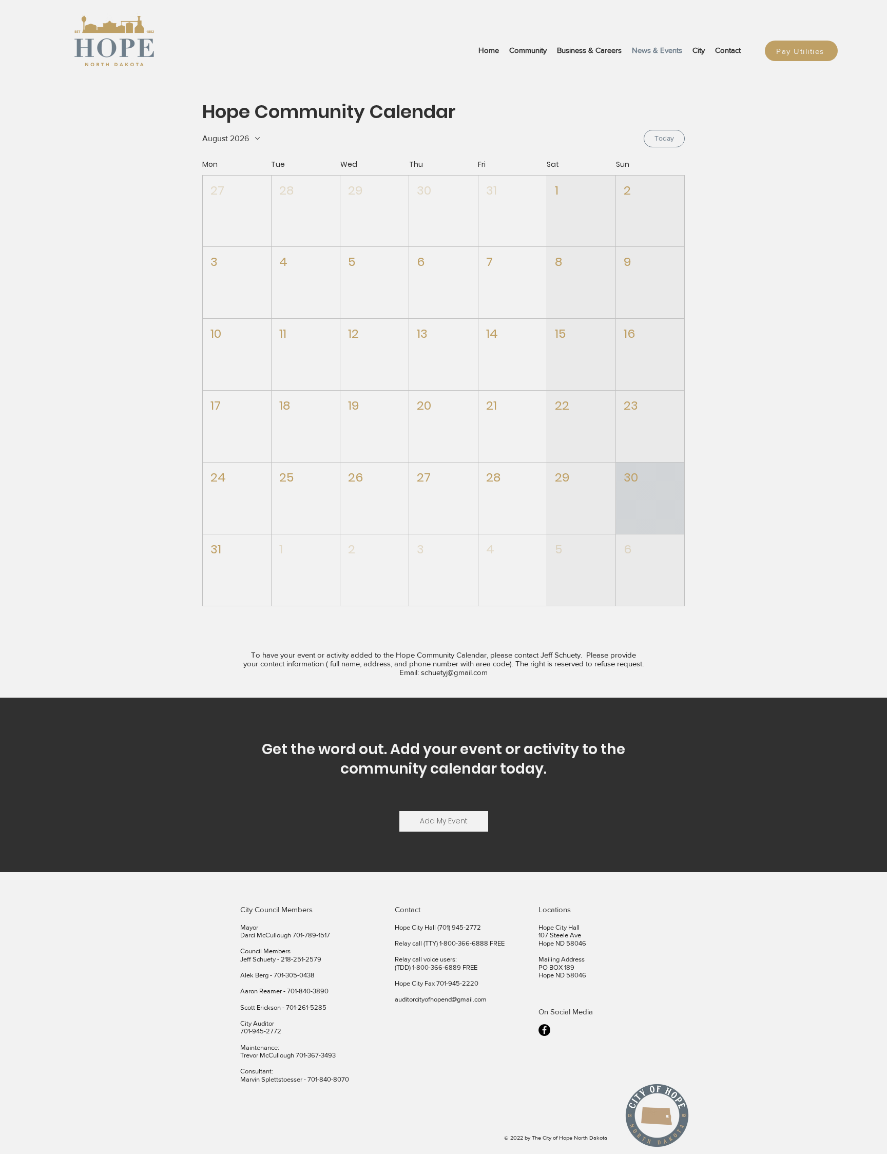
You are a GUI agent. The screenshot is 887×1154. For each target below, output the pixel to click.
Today (664, 138)
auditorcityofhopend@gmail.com (441, 999)
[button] (237, 211)
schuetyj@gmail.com (454, 672)
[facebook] (544, 1030)
